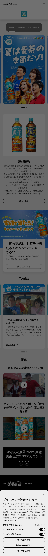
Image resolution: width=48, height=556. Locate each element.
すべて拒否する (24, 551)
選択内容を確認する (24, 545)
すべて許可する (24, 540)
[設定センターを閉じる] (43, 494)
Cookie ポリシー (9, 520)
